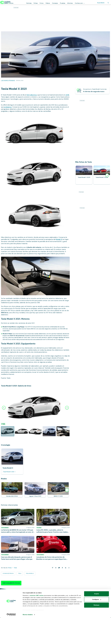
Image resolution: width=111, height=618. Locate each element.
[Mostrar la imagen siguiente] (67, 407)
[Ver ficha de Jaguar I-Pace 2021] (35, 489)
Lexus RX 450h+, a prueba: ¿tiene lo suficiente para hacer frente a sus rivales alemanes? (52, 510)
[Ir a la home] (6, 2)
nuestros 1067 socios (37, 595)
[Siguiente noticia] (67, 490)
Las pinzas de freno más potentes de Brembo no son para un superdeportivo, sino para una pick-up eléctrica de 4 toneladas (52, 538)
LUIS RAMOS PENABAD (8, 80)
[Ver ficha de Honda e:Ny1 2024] (11, 489)
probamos (8, 107)
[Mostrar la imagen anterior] (4, 407)
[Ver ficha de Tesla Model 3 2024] (102, 175)
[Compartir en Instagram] (55, 568)
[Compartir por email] (52, 568)
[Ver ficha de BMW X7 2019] (58, 489)
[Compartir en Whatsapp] (68, 568)
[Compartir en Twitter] (59, 568)
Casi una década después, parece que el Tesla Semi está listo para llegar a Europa (17, 537)
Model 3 (59, 239)
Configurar (95, 599)
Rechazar (96, 605)
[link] (92, 90)
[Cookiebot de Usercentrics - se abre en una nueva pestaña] (11, 614)
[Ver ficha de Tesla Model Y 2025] (84, 175)
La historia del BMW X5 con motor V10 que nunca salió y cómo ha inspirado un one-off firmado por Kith (16, 511)
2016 (67, 95)
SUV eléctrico (32, 95)
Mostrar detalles (28, 614)
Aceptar (96, 593)
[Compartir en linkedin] (65, 568)
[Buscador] (108, 3)
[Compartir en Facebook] (62, 568)
